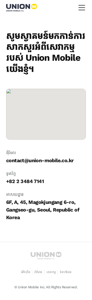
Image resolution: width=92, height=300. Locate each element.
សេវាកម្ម (51, 272)
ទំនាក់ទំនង (65, 272)
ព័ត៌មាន (38, 272)
